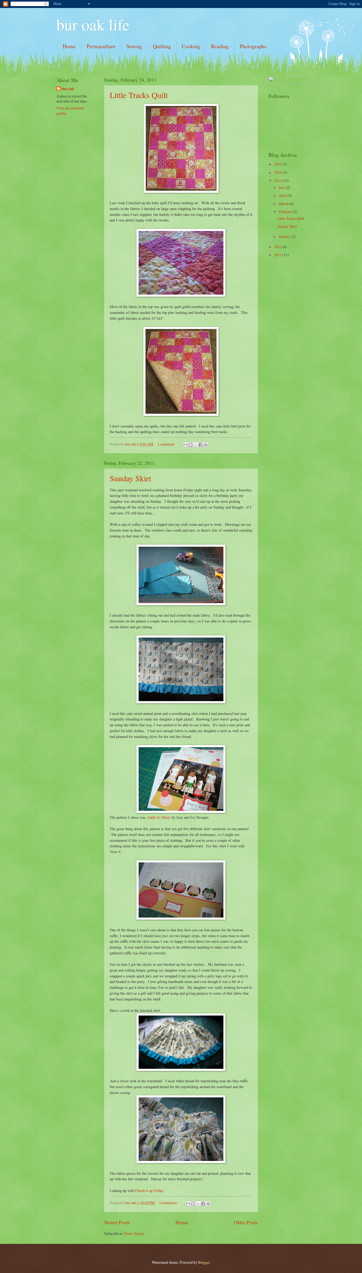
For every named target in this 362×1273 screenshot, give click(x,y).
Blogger (204, 1262)
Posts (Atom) (134, 1233)
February (286, 211)
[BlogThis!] (190, 444)
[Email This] (185, 444)
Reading (220, 46)
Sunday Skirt (130, 478)
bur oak (68, 88)
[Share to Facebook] (200, 444)
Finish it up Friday (149, 1190)
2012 (278, 246)
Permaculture (101, 46)
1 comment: (167, 444)
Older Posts (246, 1222)
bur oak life (93, 24)
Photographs (253, 46)
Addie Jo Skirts (159, 817)
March (284, 203)
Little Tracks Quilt (139, 95)
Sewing (134, 46)
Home (69, 46)
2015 (278, 164)
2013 (278, 180)
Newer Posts (117, 1222)
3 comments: (169, 1202)
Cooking (191, 46)
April (283, 195)
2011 (278, 254)
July (282, 187)
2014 (278, 172)
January (285, 236)
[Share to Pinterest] (205, 444)
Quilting (162, 46)
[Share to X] (195, 444)
